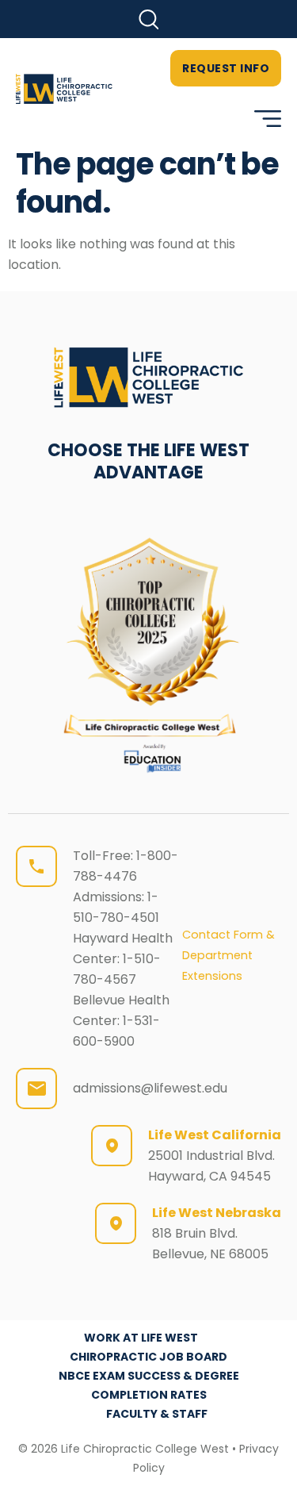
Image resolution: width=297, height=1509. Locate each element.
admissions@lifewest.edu (150, 1088)
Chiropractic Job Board (148, 1357)
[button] (148, 19)
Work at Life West (141, 1338)
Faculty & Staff (157, 1414)
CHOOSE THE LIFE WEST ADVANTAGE (148, 461)
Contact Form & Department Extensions (228, 955)
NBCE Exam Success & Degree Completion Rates (149, 1385)
